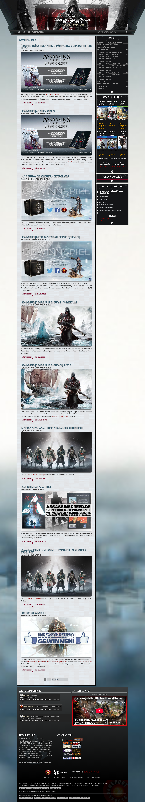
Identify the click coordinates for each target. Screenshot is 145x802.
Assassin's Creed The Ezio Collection (112, 52)
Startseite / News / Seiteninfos (109, 42)
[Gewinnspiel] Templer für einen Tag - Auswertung (49, 302)
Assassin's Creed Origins (107, 47)
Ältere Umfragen (106, 218)
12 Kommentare (41, 420)
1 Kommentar (40, 168)
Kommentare (40, 103)
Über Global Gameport (26, 798)
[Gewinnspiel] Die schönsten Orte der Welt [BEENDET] (50, 237)
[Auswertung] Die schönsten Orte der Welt (45, 176)
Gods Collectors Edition (106, 205)
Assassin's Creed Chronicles (109, 54)
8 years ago (55, 699)
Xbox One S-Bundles (122, 127)
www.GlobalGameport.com (56, 662)
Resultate (103, 220)
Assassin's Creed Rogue (107, 61)
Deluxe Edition (103, 199)
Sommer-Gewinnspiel (34, 599)
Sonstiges (101, 89)
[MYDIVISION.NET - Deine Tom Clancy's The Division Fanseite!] (67, 744)
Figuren (101, 128)
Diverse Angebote (112, 124)
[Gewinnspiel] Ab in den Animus (38, 111)
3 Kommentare (40, 541)
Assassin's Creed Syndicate (108, 57)
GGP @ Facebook (62, 798)
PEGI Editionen (101, 125)
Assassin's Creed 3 (105, 70)
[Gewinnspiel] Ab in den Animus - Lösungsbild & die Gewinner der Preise (56, 47)
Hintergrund (102, 86)
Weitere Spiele (102, 50)
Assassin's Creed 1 (105, 79)
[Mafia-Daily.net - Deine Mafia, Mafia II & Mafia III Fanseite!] (76, 744)
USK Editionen (101, 124)
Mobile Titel (101, 81)
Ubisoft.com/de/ (86, 662)
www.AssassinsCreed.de (36, 662)
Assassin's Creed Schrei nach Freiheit (112, 66)
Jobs (35, 798)
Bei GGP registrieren (50, 798)
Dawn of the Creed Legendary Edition (110, 210)
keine (100, 213)
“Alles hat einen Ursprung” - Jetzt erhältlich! (72, 24)
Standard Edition (104, 197)
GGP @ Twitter (73, 798)
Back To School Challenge (35, 474)
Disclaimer (39, 788)
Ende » (64, 679)
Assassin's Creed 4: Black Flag (110, 68)
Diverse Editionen (112, 155)
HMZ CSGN (26, 695)
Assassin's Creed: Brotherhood (110, 75)
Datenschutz (31, 788)
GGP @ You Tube (85, 798)
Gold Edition (102, 202)
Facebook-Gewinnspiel (33, 613)
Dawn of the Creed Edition (106, 207)
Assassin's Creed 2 (105, 77)
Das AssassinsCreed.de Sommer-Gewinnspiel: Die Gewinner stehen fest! (53, 551)
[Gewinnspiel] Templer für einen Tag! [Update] (46, 365)
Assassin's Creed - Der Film (108, 84)
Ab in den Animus (52, 94)
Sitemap (46, 788)
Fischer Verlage (86, 162)
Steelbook (102, 127)
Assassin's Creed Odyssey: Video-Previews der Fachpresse (35, 699)
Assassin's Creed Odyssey (107, 45)
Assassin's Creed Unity (107, 59)
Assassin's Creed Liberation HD (110, 63)
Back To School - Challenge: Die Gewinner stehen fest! (51, 428)
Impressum (23, 788)
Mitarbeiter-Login (55, 788)
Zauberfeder (70, 162)
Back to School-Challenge (36, 486)
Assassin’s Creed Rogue (59, 416)
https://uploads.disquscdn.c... (35, 718)
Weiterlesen (27, 103)
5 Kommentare (40, 294)
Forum (40, 798)
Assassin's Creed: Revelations (109, 72)
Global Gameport (29, 706)
